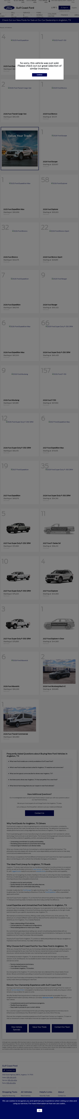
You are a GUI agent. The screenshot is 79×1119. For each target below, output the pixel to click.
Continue (39, 75)
